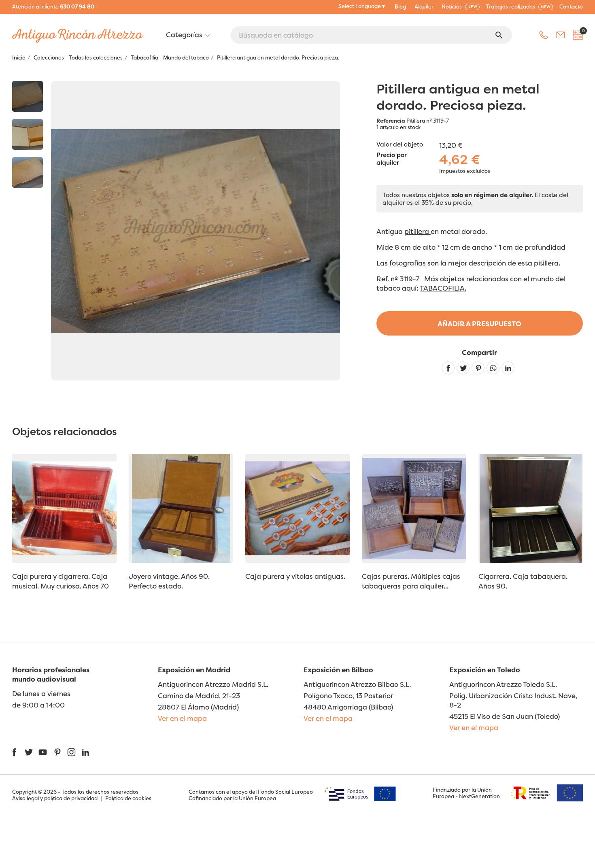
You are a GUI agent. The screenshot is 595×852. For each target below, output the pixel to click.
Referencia (390, 120)
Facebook (14, 752)
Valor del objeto (399, 144)
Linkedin (508, 368)
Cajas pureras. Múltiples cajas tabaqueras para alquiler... (411, 581)
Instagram (71, 752)
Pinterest (478, 368)
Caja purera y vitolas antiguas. (295, 576)
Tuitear (463, 368)
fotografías (407, 263)
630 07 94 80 (77, 6)
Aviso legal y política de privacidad (55, 798)
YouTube (42, 752)
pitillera (417, 231)
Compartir (448, 368)
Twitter (28, 752)
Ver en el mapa (182, 718)
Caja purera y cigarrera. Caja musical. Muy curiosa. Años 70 (60, 581)
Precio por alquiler (391, 159)
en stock (410, 127)
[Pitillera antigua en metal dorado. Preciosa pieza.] (27, 96)
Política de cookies (128, 798)
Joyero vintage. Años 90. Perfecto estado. (169, 581)
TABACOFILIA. (443, 288)
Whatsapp (493, 368)
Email (560, 34)
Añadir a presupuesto (479, 323)
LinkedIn (85, 752)
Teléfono (543, 34)
